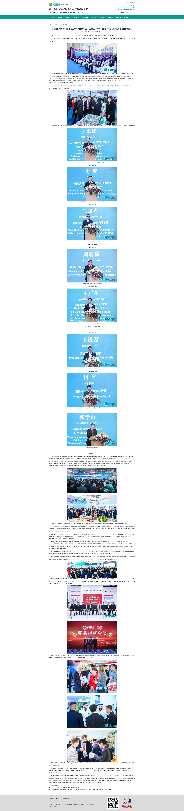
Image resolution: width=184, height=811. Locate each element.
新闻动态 (102, 17)
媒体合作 (110, 17)
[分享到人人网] (56, 785)
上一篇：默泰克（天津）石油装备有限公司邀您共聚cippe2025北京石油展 (65, 787)
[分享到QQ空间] (51, 785)
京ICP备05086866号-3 (54, 806)
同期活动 (94, 17)
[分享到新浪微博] (52, 785)
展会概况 (60, 17)
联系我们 (126, 17)
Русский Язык (132, 2)
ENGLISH (127, 2)
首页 (53, 17)
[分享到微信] (57, 785)
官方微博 (59, 798)
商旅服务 (118, 17)
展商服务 (68, 17)
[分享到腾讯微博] (54, 785)
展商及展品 (85, 17)
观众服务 (76, 17)
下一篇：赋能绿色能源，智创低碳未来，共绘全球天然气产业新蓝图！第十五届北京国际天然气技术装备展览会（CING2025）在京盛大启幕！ (80, 789)
